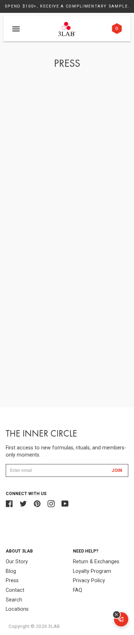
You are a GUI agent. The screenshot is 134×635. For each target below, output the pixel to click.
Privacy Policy (89, 581)
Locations (17, 609)
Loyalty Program (92, 571)
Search (14, 600)
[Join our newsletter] (121, 619)
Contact (15, 590)
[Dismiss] (116, 614)
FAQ (77, 590)
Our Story (17, 562)
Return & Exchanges (96, 562)
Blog (11, 571)
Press (12, 581)
